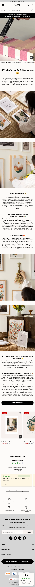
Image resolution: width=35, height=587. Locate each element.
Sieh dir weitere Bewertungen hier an (17, 491)
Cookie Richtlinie (15, 567)
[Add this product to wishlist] (20, 413)
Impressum (25, 567)
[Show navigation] (3, 5)
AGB (8, 567)
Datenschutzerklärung (17, 569)
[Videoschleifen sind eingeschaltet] (32, 57)
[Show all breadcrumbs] (3, 62)
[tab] (28, 5)
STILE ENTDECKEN (17, 403)
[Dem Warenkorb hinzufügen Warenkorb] (20, 436)
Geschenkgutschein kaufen (19, 561)
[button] (17, 57)
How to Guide (11, 62)
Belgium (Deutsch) (18, 579)
